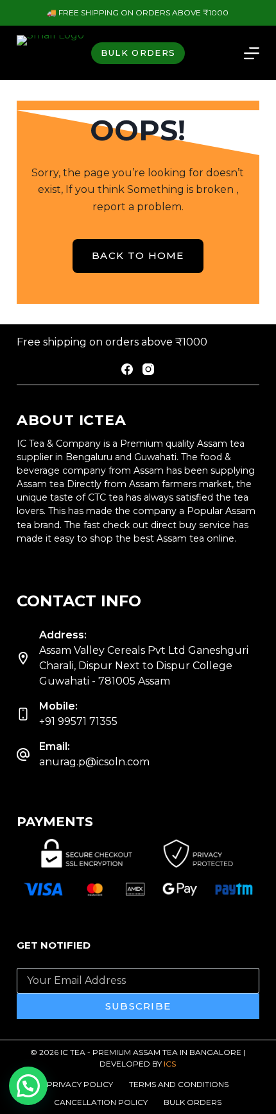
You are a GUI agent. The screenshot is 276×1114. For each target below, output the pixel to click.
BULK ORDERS (138, 52)
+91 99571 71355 (78, 721)
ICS (170, 1063)
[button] (28, 1086)
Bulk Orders (192, 1102)
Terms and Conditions (179, 1084)
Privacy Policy (80, 1084)
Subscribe (138, 1006)
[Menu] (251, 53)
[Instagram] (148, 369)
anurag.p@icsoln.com (94, 762)
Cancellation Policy (101, 1102)
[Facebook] (127, 369)
